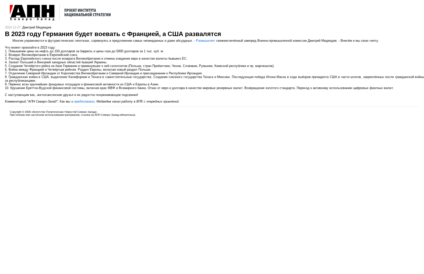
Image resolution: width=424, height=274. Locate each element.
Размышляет (205, 40)
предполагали (84, 101)
